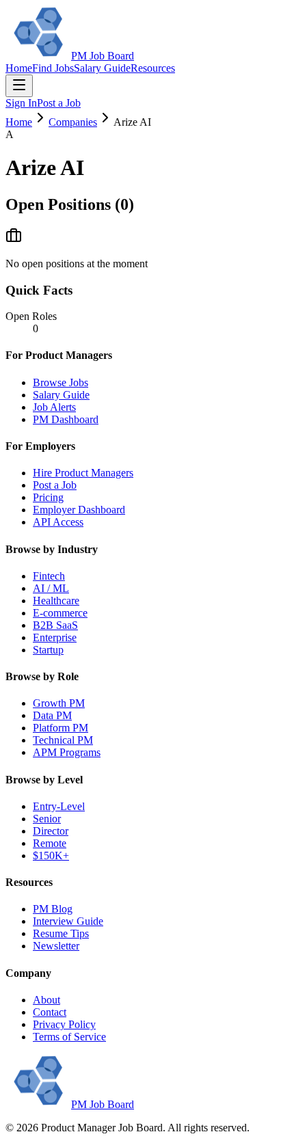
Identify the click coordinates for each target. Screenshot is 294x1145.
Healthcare (56, 600)
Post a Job (59, 103)
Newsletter (56, 946)
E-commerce (60, 613)
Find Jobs (53, 68)
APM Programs (67, 752)
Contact (49, 1012)
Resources (153, 68)
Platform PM (60, 727)
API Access (58, 522)
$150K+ (51, 855)
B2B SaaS (55, 625)
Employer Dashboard (79, 509)
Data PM (52, 715)
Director (50, 831)
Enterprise (55, 637)
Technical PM (63, 740)
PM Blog (52, 909)
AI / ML (51, 588)
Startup (48, 650)
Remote (49, 843)
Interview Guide (68, 921)
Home (18, 68)
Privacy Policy (64, 1024)
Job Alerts (54, 407)
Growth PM (59, 703)
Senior (47, 818)
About (46, 1000)
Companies (73, 122)
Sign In (21, 103)
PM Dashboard (65, 419)
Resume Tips (61, 933)
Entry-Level (59, 806)
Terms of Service (69, 1036)
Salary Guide (102, 68)
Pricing (48, 497)
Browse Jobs (60, 382)
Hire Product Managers (83, 473)
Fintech (49, 576)
